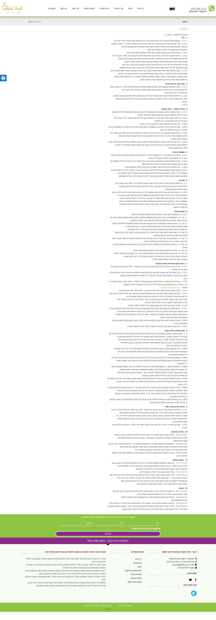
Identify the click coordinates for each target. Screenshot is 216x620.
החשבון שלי (137, 563)
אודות (130, 8)
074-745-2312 (198, 8)
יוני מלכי (115, 605)
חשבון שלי (51, 8)
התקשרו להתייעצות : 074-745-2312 (108, 541)
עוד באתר (75, 8)
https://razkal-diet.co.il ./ (169, 287)
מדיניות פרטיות (136, 574)
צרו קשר (63, 8)
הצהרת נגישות (136, 578)
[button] (3, 78)
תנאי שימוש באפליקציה (133, 570)
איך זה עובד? (118, 8)
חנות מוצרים (104, 8)
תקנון (140, 566)
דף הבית (140, 8)
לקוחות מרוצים (89, 8)
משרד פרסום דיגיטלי (92, 605)
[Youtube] (190, 579)
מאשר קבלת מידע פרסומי (145, 528)
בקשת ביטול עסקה (135, 582)
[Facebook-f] (195, 579)
